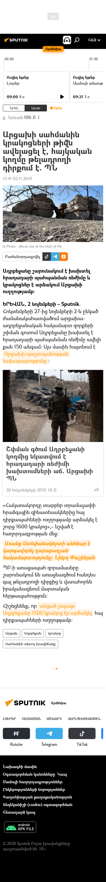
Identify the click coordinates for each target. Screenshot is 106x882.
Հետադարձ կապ (19, 812)
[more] (96, 489)
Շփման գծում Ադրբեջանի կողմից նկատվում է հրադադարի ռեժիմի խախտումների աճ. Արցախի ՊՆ (49, 463)
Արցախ (11, 633)
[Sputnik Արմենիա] (17, 42)
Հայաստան (31, 718)
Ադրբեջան (32, 633)
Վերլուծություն (84, 718)
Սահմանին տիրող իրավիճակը (30, 643)
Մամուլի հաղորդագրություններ (32, 781)
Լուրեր (13, 83)
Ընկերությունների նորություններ (34, 789)
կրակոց (54, 633)
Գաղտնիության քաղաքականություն (37, 797)
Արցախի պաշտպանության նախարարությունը (36, 357)
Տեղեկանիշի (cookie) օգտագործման (37, 804)
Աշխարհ (54, 718)
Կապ (62, 774)
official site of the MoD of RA (40, 246)
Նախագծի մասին (20, 766)
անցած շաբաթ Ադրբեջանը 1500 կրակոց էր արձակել (47, 609)
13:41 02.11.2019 (17, 178)
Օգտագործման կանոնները (29, 774)
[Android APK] (20, 828)
